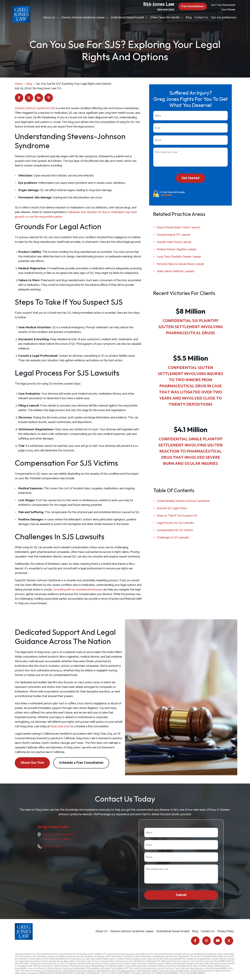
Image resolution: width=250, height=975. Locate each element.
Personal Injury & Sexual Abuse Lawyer (180, 264)
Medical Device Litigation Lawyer (176, 249)
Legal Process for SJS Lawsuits (175, 522)
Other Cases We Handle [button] (165, 17)
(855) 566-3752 (60, 726)
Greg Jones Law (53, 826)
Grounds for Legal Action (172, 508)
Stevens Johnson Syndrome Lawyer (83, 17)
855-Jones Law (158, 4)
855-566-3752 (165, 9)
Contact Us (201, 17)
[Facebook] (195, 940)
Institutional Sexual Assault (127, 17)
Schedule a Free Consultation (81, 763)
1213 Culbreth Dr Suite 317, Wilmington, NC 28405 (58, 837)
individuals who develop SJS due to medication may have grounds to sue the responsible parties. (76, 214)
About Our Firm (32, 763)
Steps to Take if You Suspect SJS (177, 515)
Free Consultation (192, 6)
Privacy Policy (225, 931)
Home (18, 83)
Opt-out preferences (223, 17)
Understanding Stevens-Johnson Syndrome (183, 501)
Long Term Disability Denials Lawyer (179, 256)
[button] (58, 17)
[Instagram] (206, 940)
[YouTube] (217, 940)
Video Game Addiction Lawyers (176, 271)
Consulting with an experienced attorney (77, 589)
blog (29, 83)
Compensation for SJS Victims (175, 530)
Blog (188, 17)
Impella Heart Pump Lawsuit (174, 242)
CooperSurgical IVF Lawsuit (173, 234)
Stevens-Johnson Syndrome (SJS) (35, 108)
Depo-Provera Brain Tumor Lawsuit (178, 227)
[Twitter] (229, 940)
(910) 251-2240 (52, 846)
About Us (49, 17)
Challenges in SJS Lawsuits (173, 537)
